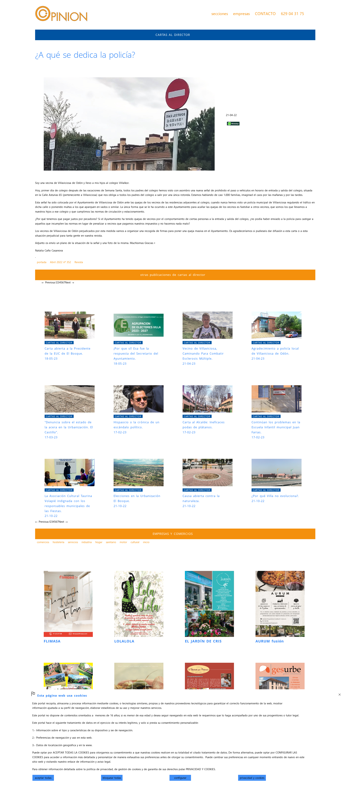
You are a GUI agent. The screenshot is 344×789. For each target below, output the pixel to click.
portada (41, 262)
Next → (69, 282)
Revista (79, 262)
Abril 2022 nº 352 (60, 262)
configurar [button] (180, 777)
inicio (146, 542)
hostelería (58, 542)
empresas (241, 13)
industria (87, 542)
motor (123, 542)
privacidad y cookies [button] (252, 777)
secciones (219, 13)
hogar (98, 542)
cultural (135, 542)
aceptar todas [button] (43, 777)
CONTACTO (265, 13)
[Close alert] (339, 693)
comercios (43, 542)
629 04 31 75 (292, 13)
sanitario (111, 542)
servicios (73, 542)
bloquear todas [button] (112, 777)
